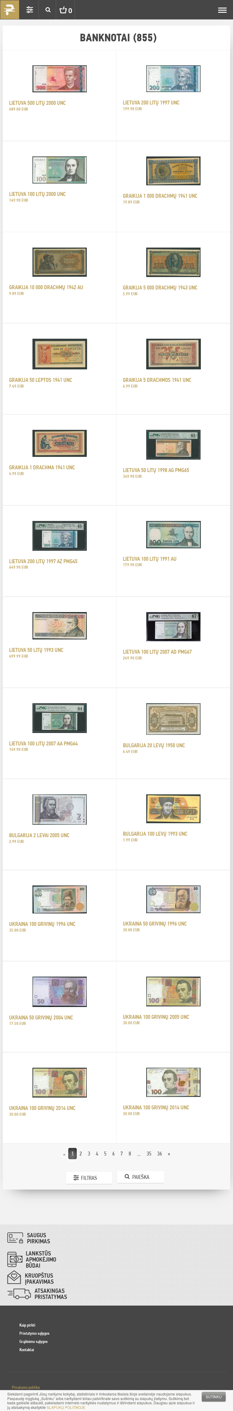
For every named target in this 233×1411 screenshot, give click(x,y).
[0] (58, 9)
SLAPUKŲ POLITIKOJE (66, 1407)
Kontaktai (26, 1349)
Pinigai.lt (9, 9)
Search (48, 9)
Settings (30, 9)
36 (159, 1153)
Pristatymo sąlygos (34, 1333)
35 (149, 1153)
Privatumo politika (26, 1387)
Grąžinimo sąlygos (33, 1341)
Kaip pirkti (27, 1325)
